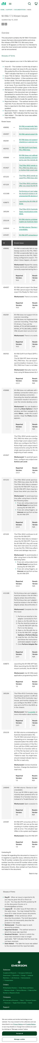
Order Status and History (26, 988)
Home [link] (2, 10)
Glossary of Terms (8, 56)
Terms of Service (21, 990)
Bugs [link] (29, 10)
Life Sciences (15, 978)
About (22, 1000)
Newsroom (7, 1003)
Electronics (16, 975)
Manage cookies (19, 1039)
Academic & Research (9, 973)
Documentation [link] (20, 10)
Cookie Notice (30, 1024)
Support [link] (9, 10)
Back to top (33, 873)
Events (30, 1003)
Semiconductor (25, 978)
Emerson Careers (31, 1000)
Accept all (19, 1033)
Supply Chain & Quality (19, 1003)
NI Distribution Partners (10, 988)
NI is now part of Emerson (10, 1000)
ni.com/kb (31, 712)
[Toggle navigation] (10, 3)
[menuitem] (29, 4)
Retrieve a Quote (9, 990)
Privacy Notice (18, 1024)
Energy (23, 975)
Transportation (8, 980)
